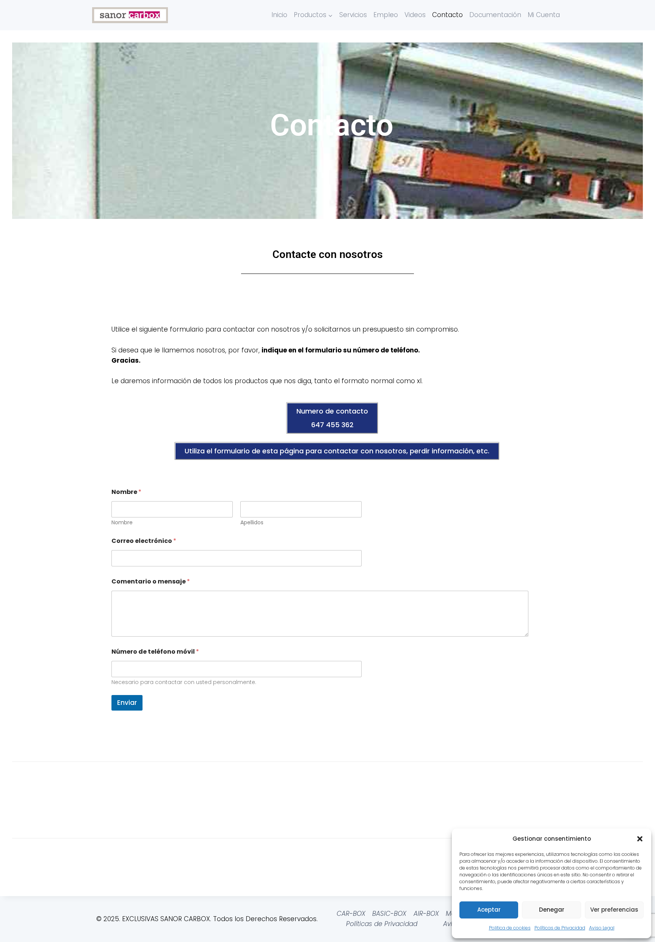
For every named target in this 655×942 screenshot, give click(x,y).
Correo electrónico (143, 540)
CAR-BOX (351, 913)
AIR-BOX (426, 913)
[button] (640, 839)
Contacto (447, 14)
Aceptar (489, 910)
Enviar (127, 702)
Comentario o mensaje (150, 581)
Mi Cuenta (544, 14)
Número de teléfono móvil (155, 651)
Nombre (122, 522)
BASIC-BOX (389, 913)
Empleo (385, 14)
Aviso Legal (601, 928)
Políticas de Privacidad (559, 928)
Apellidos (251, 522)
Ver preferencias (614, 910)
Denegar (551, 910)
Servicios (353, 14)
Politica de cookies (510, 928)
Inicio (279, 14)
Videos (415, 14)
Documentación (495, 14)
